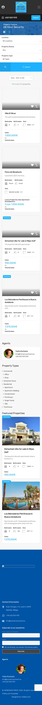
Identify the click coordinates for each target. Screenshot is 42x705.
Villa (6, 404)
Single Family (9, 400)
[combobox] (21, 41)
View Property (21, 105)
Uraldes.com (25, 697)
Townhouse (8, 407)
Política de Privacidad (10, 694)
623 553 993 (11, 18)
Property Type (7, 56)
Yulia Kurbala (21, 351)
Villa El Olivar (10, 113)
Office (7, 374)
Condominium (10, 394)
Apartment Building (12, 391)
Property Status (8, 47)
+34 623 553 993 (21, 356)
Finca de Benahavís (13, 172)
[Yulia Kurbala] (8, 357)
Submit (36, 18)
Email (4, 639)
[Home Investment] (21, 11)
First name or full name (10, 632)
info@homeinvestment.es (25, 354)
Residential (8, 384)
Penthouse (9, 397)
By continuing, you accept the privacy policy (21, 647)
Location (5, 37)
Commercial (8, 371)
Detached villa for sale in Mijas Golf (20, 241)
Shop (7, 378)
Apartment (9, 387)
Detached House (10, 381)
